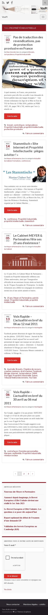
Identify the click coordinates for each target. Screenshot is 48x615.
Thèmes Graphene (24, 612)
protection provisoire (13, 129)
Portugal (8, 375)
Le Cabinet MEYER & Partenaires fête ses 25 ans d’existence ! (27, 239)
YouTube (33, 377)
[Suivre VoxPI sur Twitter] (7, 2)
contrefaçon (19, 125)
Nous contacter (13, 604)
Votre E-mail (10, 545)
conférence (12, 219)
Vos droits (7, 589)
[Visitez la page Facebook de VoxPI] (12, 2)
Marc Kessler (11, 52)
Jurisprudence (9, 54)
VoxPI (5, 17)
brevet (10, 125)
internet (14, 373)
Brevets (31, 52)
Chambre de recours (32, 369)
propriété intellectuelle (33, 127)
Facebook (37, 371)
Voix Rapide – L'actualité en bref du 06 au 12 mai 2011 (28, 320)
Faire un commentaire (34, 133)
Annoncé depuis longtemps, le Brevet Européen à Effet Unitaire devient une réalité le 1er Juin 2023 (21, 500)
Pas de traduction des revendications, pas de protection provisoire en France (23, 42)
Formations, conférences (21, 161)
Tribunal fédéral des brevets (16, 377)
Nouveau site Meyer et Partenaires (19, 492)
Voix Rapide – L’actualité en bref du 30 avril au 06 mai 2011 (23, 397)
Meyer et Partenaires (14, 158)
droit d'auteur (26, 371)
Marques (8, 453)
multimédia (16, 453)
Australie (11, 369)
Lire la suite (12, 116)
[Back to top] (42, 609)
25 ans (10, 298)
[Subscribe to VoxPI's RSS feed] (3, 2)
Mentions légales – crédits (34, 604)
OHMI (34, 373)
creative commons (12, 371)
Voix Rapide (38, 328)
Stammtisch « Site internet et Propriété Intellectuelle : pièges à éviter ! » (23, 149)
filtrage (7, 373)
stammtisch (29, 221)
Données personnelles (28, 451)
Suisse (34, 375)
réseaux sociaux (11, 455)
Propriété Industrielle (23, 54)
